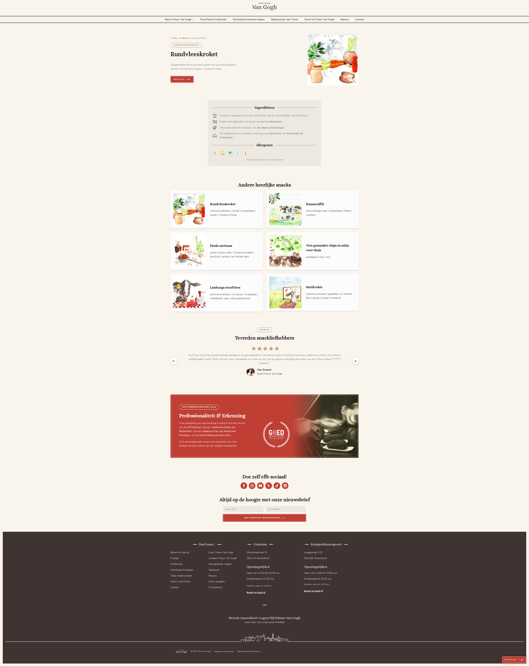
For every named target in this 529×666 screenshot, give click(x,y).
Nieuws (345, 19)
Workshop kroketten (181, 570)
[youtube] (260, 485)
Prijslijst (174, 558)
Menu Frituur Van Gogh (178, 19)
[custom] (277, 485)
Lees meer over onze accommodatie (264, 622)
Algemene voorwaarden (224, 651)
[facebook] (244, 485)
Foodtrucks (176, 564)
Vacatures (214, 570)
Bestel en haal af (179, 552)
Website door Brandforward (248, 651)
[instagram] (252, 485)
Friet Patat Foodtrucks (213, 19)
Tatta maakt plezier (181, 575)
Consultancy (215, 587)
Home (174, 38)
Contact (359, 19)
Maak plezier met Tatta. (285, 19)
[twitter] (268, 485)
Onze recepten (217, 581)
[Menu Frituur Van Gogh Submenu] (193, 19)
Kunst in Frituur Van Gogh (319, 19)
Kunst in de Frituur (180, 581)
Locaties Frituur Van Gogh (223, 558)
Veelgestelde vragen (220, 564)
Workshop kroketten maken (249, 19)
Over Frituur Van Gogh (221, 552)
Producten (184, 38)
